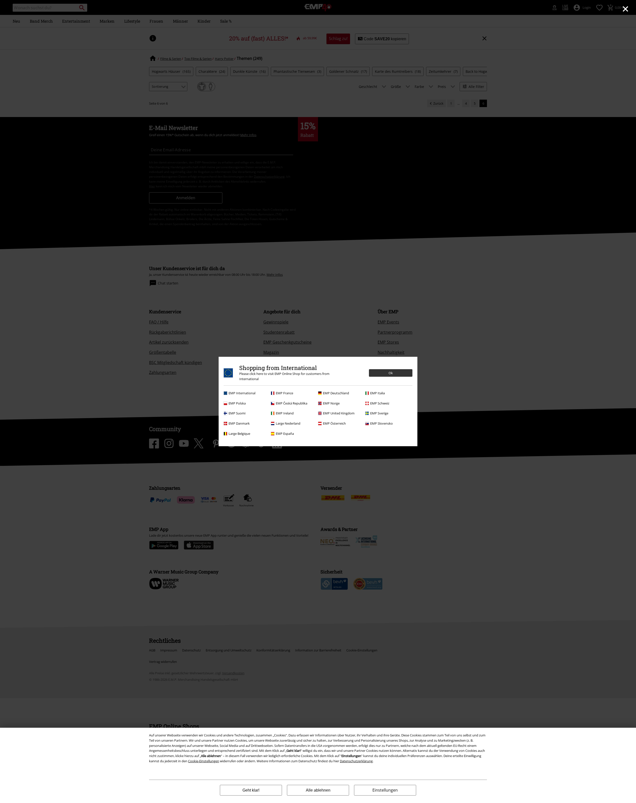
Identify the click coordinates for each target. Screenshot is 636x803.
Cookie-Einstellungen (203, 761)
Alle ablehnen (318, 790)
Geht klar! (250, 790)
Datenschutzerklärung (356, 761)
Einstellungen (385, 790)
